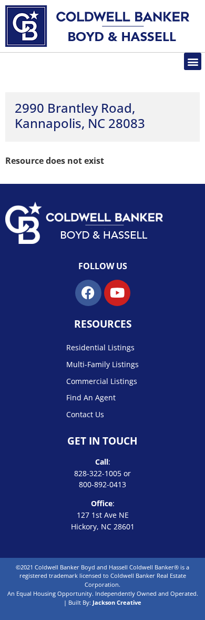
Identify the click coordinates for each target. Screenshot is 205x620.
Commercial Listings (101, 381)
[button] (192, 61)
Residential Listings (100, 347)
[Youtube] (117, 293)
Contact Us (85, 414)
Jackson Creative (117, 602)
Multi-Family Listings (102, 364)
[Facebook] (88, 293)
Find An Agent (91, 397)
